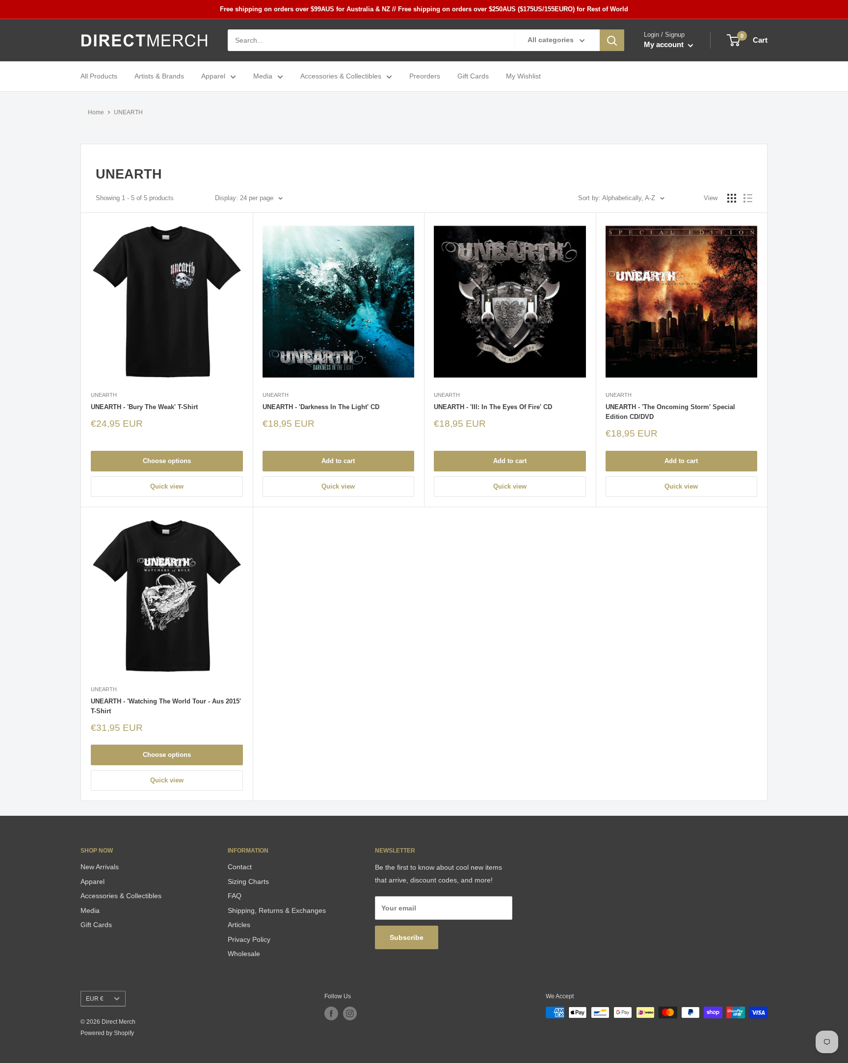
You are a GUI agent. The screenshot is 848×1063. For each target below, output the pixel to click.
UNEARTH (128, 112)
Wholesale (244, 954)
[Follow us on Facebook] (331, 1013)
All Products (98, 76)
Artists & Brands (159, 76)
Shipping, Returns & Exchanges (277, 910)
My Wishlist (523, 76)
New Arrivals (99, 867)
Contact (240, 867)
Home (96, 112)
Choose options (167, 461)
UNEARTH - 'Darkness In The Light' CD (321, 407)
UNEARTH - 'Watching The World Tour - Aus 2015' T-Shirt (166, 706)
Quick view (167, 486)
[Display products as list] (747, 198)
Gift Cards (473, 76)
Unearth (104, 395)
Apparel (213, 76)
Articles (239, 925)
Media (262, 76)
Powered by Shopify (107, 1033)
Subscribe (407, 937)
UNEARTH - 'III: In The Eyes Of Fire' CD (493, 407)
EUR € (95, 998)
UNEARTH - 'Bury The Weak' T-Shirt (144, 407)
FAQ (234, 896)
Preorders (424, 76)
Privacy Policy (249, 939)
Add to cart (338, 461)
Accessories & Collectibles (340, 76)
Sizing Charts (248, 881)
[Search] (612, 40)
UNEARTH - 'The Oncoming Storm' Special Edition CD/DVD (670, 411)
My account (665, 45)
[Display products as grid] (731, 198)
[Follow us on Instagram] (350, 1013)
